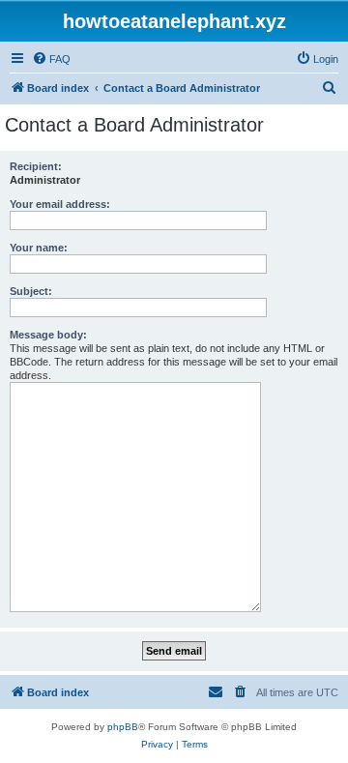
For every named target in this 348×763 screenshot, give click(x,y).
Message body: (48, 334)
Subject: (31, 291)
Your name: (39, 247)
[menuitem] (51, 59)
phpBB (122, 726)
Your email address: (60, 204)
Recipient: (36, 166)
